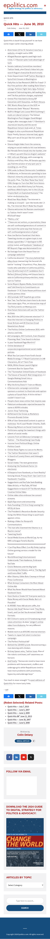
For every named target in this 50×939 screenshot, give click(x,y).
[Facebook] (9, 757)
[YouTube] (24, 757)
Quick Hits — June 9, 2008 (19, 722)
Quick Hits (8, 18)
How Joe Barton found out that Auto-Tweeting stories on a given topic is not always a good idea (25, 238)
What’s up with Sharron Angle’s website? (28, 154)
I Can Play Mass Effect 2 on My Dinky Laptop (26, 547)
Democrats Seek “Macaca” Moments (23, 108)
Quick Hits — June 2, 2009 (19, 713)
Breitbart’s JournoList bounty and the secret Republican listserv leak (26, 124)
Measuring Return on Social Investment (25, 427)
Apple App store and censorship (21, 501)
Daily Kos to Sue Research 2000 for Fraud (25, 82)
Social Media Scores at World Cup (22, 537)
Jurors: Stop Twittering (18, 410)
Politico (11, 160)
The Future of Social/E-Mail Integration (25, 375)
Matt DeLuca (39, 102)
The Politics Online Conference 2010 (23, 329)
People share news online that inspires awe (27, 401)
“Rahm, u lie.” (13, 219)
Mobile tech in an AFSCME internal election (26, 631)
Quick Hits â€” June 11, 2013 (20, 716)
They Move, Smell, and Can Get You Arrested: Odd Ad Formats (26, 612)
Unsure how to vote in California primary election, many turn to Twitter (26, 277)
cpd (6, 689)
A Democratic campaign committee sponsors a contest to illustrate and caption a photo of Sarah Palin (27, 391)
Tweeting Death (15, 534)
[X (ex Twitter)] (31, 757)
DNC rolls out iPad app (17, 157)
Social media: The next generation (22, 462)
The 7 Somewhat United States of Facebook (27, 371)
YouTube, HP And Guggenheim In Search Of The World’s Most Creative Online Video (27, 488)
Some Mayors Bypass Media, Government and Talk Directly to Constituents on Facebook (25, 287)
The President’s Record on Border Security (26, 511)
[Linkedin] (16, 757)
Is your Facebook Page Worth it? (22, 342)
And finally (12, 661)
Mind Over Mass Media (17, 199)
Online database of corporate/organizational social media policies (25, 348)
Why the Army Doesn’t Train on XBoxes (24, 384)
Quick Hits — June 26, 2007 (19, 719)
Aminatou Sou (22, 196)
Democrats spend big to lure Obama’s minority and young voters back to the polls (27, 176)
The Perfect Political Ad (18, 641)
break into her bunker (32, 150)
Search (25, 908)
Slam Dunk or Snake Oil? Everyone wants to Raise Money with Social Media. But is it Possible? (26, 599)
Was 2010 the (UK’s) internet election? (24, 316)
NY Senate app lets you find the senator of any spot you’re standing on (27, 163)
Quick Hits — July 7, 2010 (18, 706)
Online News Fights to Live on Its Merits (25, 449)
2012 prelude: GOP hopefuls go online (24, 297)
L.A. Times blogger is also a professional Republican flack (26, 131)
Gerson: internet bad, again (31, 134)
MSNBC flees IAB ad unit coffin (23, 605)
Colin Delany (11, 28)
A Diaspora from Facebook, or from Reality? (27, 472)
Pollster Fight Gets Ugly (25, 89)
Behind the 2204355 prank (19, 644)
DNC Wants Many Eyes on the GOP (22, 105)
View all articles (23, 741)
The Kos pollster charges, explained (27, 95)
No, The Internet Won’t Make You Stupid (25, 206)
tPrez (21, 160)
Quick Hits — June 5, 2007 (19, 710)
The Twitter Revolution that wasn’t (23, 453)
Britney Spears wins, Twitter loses (22, 651)
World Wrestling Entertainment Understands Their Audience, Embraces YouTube (25, 560)
